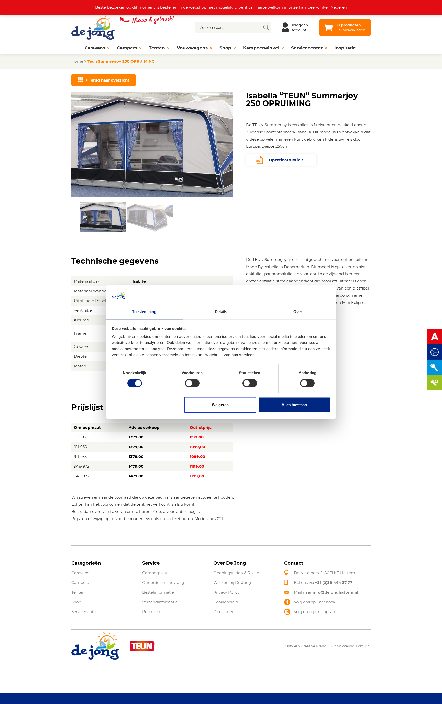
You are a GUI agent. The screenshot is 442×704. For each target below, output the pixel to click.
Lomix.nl (363, 646)
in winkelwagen (351, 27)
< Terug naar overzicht (107, 80)
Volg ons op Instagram (315, 611)
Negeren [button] (338, 7)
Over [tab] (297, 312)
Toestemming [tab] (144, 312)
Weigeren (220, 405)
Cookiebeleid (225, 601)
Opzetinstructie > (286, 159)
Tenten (157, 47)
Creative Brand (313, 646)
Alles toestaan (294, 405)
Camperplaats (155, 572)
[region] (152, 162)
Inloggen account (300, 27)
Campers (127, 47)
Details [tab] (221, 312)
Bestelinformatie (158, 592)
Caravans (95, 47)
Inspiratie (345, 47)
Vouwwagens (192, 47)
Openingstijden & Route (236, 572)
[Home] (76, 48)
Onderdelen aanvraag (163, 582)
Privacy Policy (226, 592)
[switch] (192, 383)
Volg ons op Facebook (314, 601)
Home (77, 61)
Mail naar (326, 592)
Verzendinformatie (160, 601)
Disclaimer (223, 611)
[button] (103, 217)
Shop (225, 47)
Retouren (151, 611)
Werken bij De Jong (232, 582)
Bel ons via (323, 582)
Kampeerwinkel (261, 47)
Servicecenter (307, 47)
